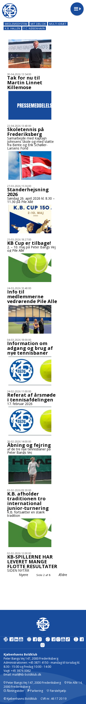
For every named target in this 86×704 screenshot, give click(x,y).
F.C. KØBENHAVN (34, 28)
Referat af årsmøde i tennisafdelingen (31, 397)
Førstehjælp (56, 691)
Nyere (23, 574)
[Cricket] (76, 640)
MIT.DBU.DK (38, 23)
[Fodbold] (29, 640)
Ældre (63, 574)
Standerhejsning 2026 (28, 191)
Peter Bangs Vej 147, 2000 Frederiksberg (33, 683)
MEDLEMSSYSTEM (16, 23)
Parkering (36, 691)
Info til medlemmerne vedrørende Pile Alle (32, 296)
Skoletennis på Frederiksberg (25, 131)
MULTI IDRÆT (57, 23)
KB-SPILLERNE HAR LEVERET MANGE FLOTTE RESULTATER (32, 562)
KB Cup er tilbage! (29, 243)
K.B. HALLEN (12, 28)
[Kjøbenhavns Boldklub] (5, 640)
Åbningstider (15, 691)
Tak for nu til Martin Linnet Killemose (24, 83)
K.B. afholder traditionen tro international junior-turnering (28, 501)
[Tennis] (47, 640)
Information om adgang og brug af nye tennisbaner (30, 348)
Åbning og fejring (29, 445)
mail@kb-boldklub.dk (26, 674)
